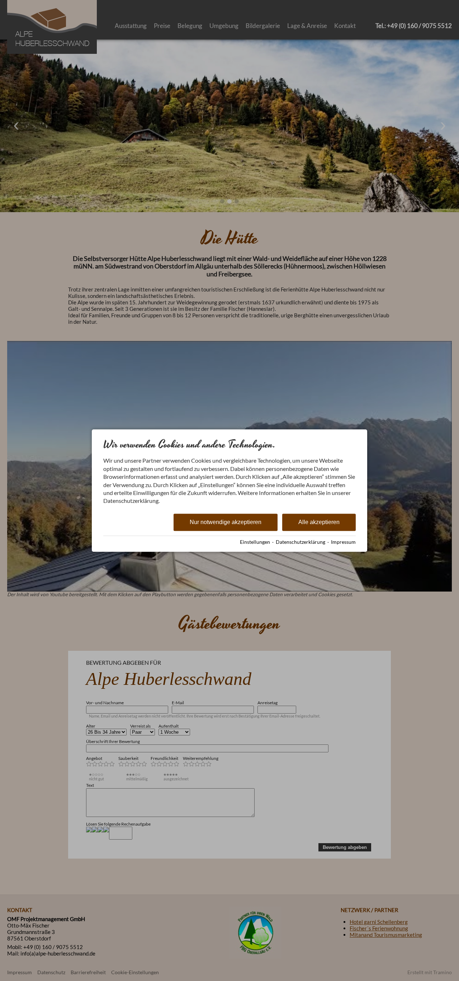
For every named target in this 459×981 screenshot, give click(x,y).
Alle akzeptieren (319, 522)
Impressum (343, 542)
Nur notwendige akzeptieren (225, 522)
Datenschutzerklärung (300, 542)
